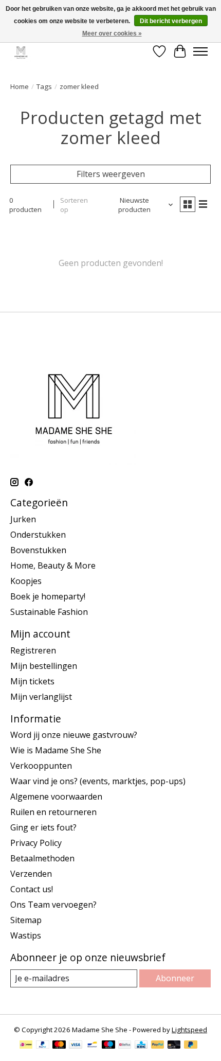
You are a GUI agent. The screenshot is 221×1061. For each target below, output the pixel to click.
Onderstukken (38, 534)
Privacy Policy (36, 842)
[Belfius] (124, 1045)
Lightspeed (189, 1029)
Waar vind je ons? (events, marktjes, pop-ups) (98, 781)
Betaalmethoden (42, 858)
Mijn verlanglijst (41, 696)
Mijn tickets (32, 681)
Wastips (25, 935)
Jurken (23, 519)
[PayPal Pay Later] (190, 1045)
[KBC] (141, 1045)
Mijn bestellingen (43, 665)
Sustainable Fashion (49, 611)
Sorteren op (74, 205)
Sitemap (26, 920)
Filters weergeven (111, 174)
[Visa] (75, 1045)
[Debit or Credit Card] (174, 1045)
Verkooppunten (41, 765)
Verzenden (31, 873)
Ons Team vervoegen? (53, 904)
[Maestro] (108, 1045)
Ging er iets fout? (43, 827)
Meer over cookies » (112, 33)
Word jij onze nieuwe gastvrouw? (73, 734)
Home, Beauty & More (53, 565)
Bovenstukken (38, 550)
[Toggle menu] (200, 51)
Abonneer (175, 978)
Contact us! (31, 889)
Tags (44, 86)
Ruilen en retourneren (53, 812)
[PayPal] (42, 1045)
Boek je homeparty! (47, 596)
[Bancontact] (92, 1045)
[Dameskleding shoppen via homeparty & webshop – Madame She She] (20, 51)
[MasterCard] (59, 1045)
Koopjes (26, 581)
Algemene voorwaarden (56, 796)
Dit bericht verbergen (171, 21)
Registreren (33, 650)
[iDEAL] (26, 1045)
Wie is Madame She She (55, 750)
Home (19, 86)
